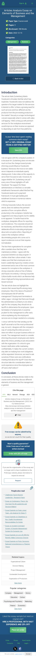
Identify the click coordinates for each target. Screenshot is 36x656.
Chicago (22, 395)
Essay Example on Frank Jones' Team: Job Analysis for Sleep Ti (16, 511)
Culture (22, 597)
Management (12, 42)
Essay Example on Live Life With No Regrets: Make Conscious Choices (17, 536)
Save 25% (18, 150)
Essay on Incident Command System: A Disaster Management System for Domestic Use (16, 528)
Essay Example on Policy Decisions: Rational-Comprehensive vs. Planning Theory (17, 544)
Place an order (18, 630)
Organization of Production (18, 579)
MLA (8, 395)
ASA (28, 395)
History (28, 593)
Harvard (15, 395)
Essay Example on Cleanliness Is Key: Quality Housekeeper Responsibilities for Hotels (16, 519)
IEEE (33, 395)
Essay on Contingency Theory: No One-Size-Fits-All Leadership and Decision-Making (16, 504)
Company (8, 593)
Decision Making (18, 566)
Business (25, 42)
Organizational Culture (18, 562)
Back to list (19, 79)
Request (18, 481)
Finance (12, 605)
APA (3, 395)
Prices (16, 640)
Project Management (18, 570)
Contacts (10, 643)
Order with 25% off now (18, 454)
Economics (21, 605)
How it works (26, 640)
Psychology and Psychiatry (13, 601)
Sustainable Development (18, 574)
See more (18, 583)
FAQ (18, 643)
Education (14, 597)
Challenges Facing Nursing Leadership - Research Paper (15, 496)
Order (7, 640)
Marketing (28, 601)
